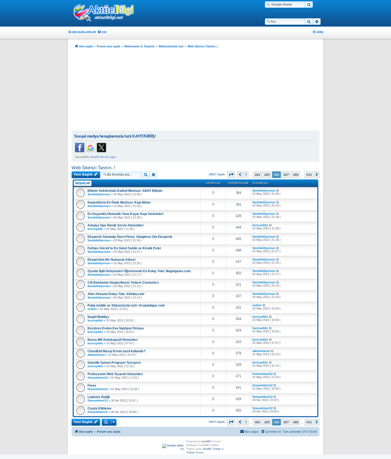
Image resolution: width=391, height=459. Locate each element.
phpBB (206, 441)
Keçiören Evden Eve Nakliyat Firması (116, 328)
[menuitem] (102, 32)
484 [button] (257, 174)
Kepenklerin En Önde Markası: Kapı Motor (119, 202)
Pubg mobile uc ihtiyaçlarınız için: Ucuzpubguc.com (126, 305)
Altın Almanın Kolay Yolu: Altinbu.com (116, 294)
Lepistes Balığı (99, 397)
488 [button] (295, 174)
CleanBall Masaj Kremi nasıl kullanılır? (116, 351)
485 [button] (267, 174)
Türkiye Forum (194, 452)
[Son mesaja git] (278, 190)
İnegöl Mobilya (98, 317)
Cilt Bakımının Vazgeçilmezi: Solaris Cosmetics (123, 282)
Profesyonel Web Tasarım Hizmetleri (115, 374)
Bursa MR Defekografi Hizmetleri (113, 340)
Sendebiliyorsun (99, 194)
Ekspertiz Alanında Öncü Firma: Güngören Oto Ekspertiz (130, 237)
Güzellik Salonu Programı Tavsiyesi (114, 363)
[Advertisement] (195, 90)
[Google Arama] (309, 4)
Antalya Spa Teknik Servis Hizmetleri (115, 225)
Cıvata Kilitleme (99, 408)
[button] (231, 174)
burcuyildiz (95, 228)
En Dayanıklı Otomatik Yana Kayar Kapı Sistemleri (125, 214)
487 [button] (286, 174)
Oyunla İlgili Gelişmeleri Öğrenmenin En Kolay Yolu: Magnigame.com (139, 271)
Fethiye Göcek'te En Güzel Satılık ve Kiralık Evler (124, 248)
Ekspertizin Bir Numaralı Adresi (111, 260)
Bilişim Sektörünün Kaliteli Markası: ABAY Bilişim (125, 191)
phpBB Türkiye (212, 448)
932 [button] (309, 174)
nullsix (92, 309)
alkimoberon (96, 354)
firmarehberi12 (98, 377)
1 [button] (246, 174)
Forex (92, 385)
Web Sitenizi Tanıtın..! (93, 167)
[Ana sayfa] (106, 13)
